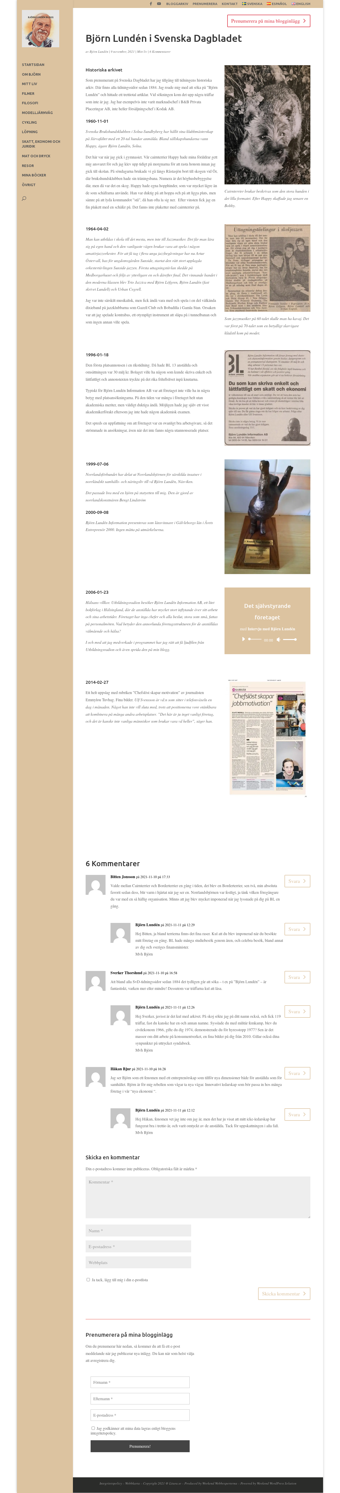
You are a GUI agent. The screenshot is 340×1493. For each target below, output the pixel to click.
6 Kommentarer (160, 51)
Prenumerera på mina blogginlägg (265, 20)
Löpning (30, 132)
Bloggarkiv (177, 3)
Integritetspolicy (111, 1483)
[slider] (288, 639)
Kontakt (230, 3)
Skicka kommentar (281, 1293)
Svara (294, 881)
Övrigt (29, 185)
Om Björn (31, 74)
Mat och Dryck (36, 156)
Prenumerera (205, 3)
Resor (28, 166)
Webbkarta (132, 1483)
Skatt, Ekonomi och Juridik (41, 144)
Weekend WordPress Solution (276, 1483)
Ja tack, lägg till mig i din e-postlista (119, 1279)
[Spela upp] (243, 639)
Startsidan (33, 65)
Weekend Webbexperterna (219, 1483)
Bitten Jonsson (123, 876)
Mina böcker (34, 175)
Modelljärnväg (37, 113)
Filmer (28, 94)
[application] (267, 639)
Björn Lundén (99, 51)
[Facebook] (151, 5)
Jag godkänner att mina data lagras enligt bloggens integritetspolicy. (133, 1430)
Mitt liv (29, 84)
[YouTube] (159, 5)
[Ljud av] (278, 639)
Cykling (29, 122)
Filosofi (30, 103)
